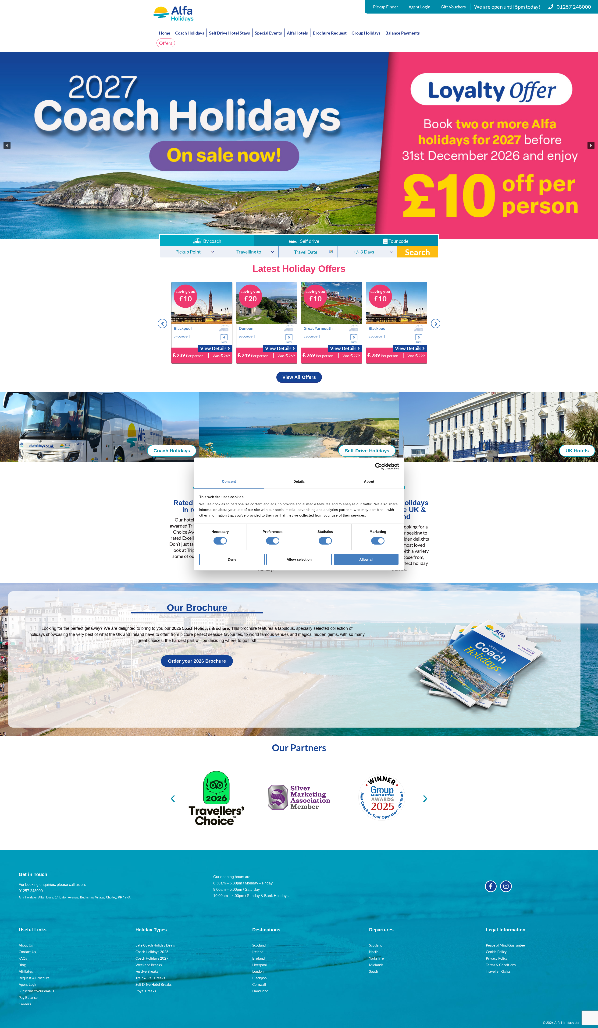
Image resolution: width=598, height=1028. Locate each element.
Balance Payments (402, 32)
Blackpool (259, 978)
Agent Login (419, 6)
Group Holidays (366, 32)
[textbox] (189, 252)
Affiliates (26, 971)
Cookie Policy (496, 952)
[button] (299, 145)
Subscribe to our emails (36, 991)
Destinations (266, 929)
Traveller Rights (498, 971)
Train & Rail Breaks (150, 978)
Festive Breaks (146, 971)
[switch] (272, 541)
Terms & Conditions (501, 965)
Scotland (259, 945)
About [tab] (369, 481)
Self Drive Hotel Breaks (153, 984)
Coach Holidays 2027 (151, 958)
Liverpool (259, 965)
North (373, 952)
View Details (214, 348)
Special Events (268, 32)
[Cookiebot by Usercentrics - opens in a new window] (378, 466)
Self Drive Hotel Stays (229, 32)
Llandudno (260, 991)
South (373, 971)
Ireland (257, 952)
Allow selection (299, 559)
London (257, 971)
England (258, 958)
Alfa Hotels (297, 32)
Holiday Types (151, 929)
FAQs (23, 958)
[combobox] (189, 251)
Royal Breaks (145, 991)
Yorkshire (376, 958)
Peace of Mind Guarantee (505, 945)
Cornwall (259, 984)
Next (435, 323)
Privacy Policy (497, 958)
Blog (22, 965)
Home (164, 32)
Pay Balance (28, 997)
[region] (299, 145)
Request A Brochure (34, 978)
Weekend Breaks (148, 965)
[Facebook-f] (491, 886)
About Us (26, 945)
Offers (165, 43)
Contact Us (27, 952)
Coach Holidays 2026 (151, 952)
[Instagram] (506, 886)
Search (417, 252)
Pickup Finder (385, 6)
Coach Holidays (189, 32)
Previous (162, 323)
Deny (232, 559)
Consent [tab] (229, 481)
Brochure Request (330, 32)
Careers (25, 1004)
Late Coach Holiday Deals (155, 945)
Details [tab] (299, 481)
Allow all (366, 559)
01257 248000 (574, 7)
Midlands (376, 965)
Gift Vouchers (453, 6)
